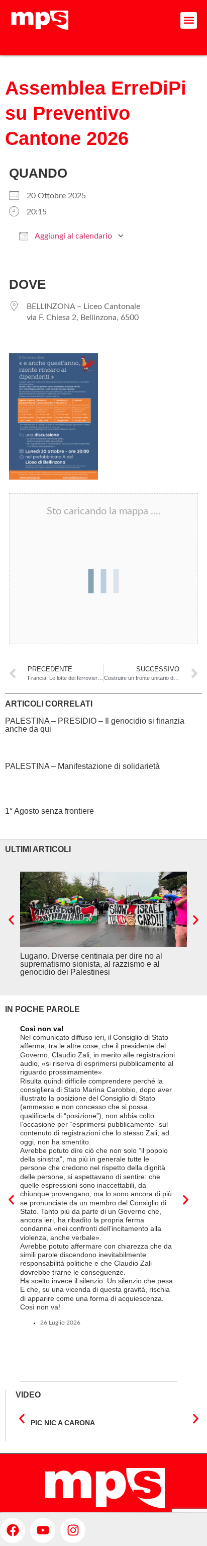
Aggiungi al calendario (72, 236)
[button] (188, 20)
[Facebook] (12, 1530)
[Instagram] (72, 1530)
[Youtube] (42, 1530)
